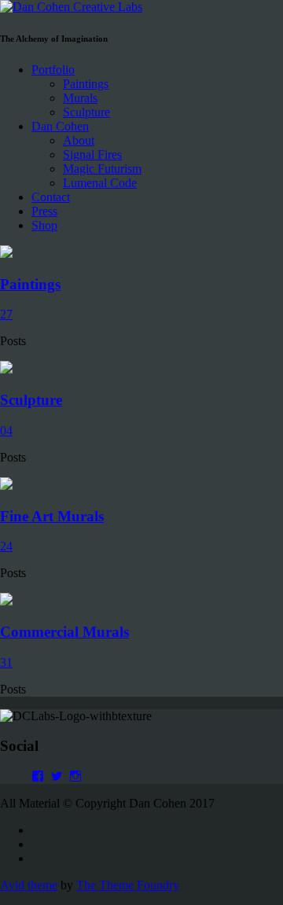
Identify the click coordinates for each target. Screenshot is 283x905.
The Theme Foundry (127, 885)
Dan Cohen (60, 126)
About (78, 140)
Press (44, 211)
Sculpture (86, 112)
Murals (80, 98)
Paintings (85, 83)
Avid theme (28, 885)
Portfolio (53, 69)
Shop (44, 225)
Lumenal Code (100, 182)
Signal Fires (92, 154)
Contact (50, 197)
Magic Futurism (102, 168)
